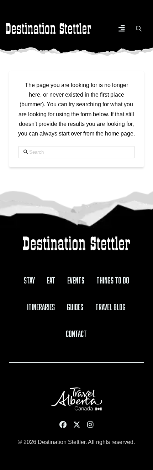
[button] (121, 28)
